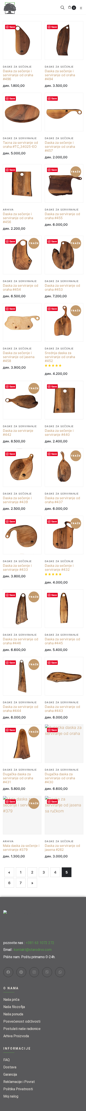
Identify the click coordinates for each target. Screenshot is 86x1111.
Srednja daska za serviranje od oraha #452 (60, 357)
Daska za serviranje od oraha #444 (20, 709)
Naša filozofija (14, 1007)
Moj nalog (10, 1096)
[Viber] (47, 972)
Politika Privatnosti (18, 1089)
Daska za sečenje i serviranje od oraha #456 (18, 218)
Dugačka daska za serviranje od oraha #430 (60, 778)
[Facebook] (8, 972)
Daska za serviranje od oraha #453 (62, 288)
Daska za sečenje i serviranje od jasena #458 (18, 357)
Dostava (9, 1067)
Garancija (10, 1074)
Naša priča (11, 999)
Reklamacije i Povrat (19, 1082)
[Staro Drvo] (10, 6)
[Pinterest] (21, 972)
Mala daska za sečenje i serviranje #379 (21, 848)
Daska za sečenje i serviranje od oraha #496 (18, 75)
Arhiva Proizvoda (16, 1036)
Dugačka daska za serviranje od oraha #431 (18, 778)
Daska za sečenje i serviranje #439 (17, 500)
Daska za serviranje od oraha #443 (62, 709)
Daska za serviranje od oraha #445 (62, 641)
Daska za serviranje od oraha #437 (62, 500)
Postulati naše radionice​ (22, 1029)
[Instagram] (34, 972)
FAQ (6, 1060)
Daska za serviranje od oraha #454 (20, 288)
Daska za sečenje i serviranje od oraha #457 (60, 147)
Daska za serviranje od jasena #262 (62, 848)
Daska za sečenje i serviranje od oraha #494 (60, 75)
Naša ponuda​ (13, 1014)
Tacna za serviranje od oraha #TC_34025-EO (20, 145)
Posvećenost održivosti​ (21, 1021)
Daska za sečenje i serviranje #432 (59, 568)
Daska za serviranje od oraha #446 (20, 641)
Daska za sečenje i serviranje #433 (17, 568)
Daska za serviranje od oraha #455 (62, 216)
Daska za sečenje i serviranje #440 (59, 433)
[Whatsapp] (60, 972)
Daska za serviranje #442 (18, 433)
